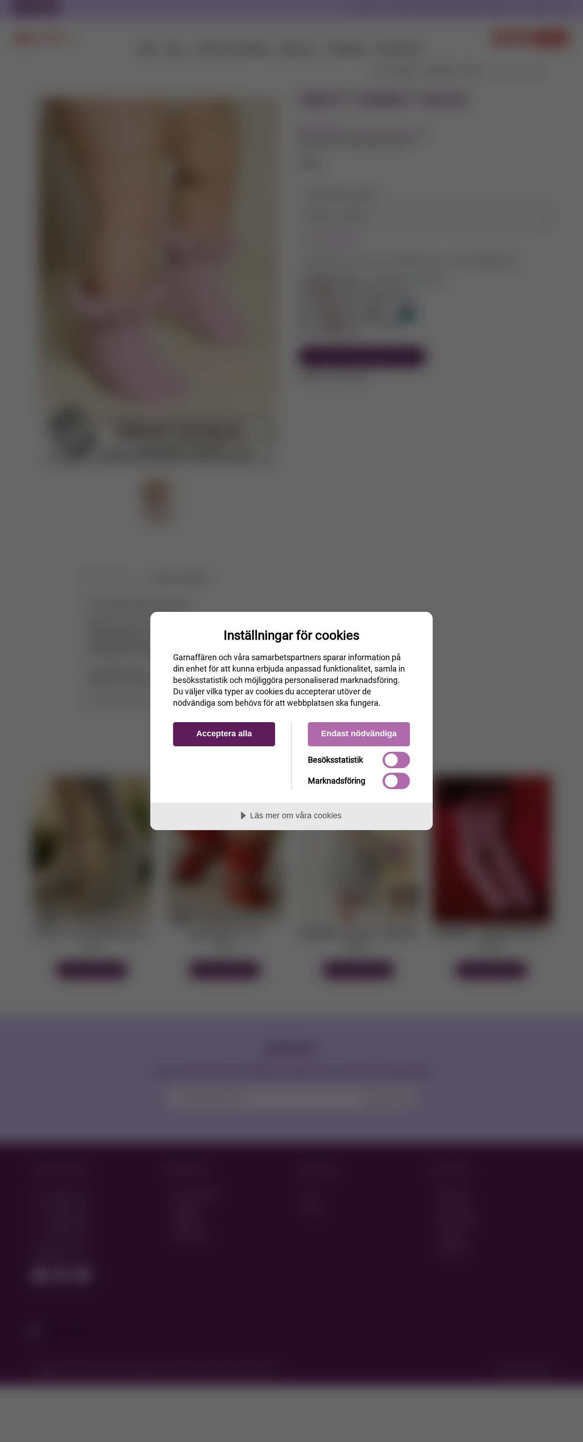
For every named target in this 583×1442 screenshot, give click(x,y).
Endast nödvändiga (359, 733)
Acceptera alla (224, 733)
